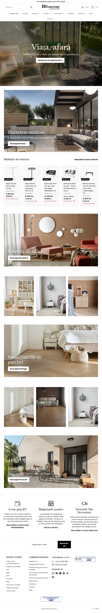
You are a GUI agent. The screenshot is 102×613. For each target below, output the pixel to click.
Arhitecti (81, 14)
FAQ (7, 570)
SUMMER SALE (13, 14)
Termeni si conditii (13, 585)
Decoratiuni (58, 14)
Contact (9, 579)
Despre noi (33, 561)
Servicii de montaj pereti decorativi (38, 574)
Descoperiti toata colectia (86, 159)
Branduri (50, 19)
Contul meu (10, 591)
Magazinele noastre (37, 564)
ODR (7, 576)
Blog (91, 14)
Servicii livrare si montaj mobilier (38, 568)
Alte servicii (33, 581)
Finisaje (46, 14)
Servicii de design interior (39, 578)
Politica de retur (12, 588)
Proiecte (25, 14)
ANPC (8, 573)
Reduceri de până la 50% (50, 60)
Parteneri (32, 584)
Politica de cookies (13, 567)
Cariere (32, 587)
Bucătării (71, 14)
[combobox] (19, 7)
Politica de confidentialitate (12, 562)
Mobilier (35, 14)
